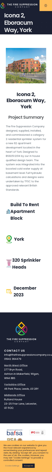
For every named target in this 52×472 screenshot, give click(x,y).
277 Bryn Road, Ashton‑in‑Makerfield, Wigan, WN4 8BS (21, 374)
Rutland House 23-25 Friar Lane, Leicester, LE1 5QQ (20, 404)
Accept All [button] (28, 465)
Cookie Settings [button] (12, 465)
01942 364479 (12, 359)
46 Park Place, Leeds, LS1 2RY (21, 388)
